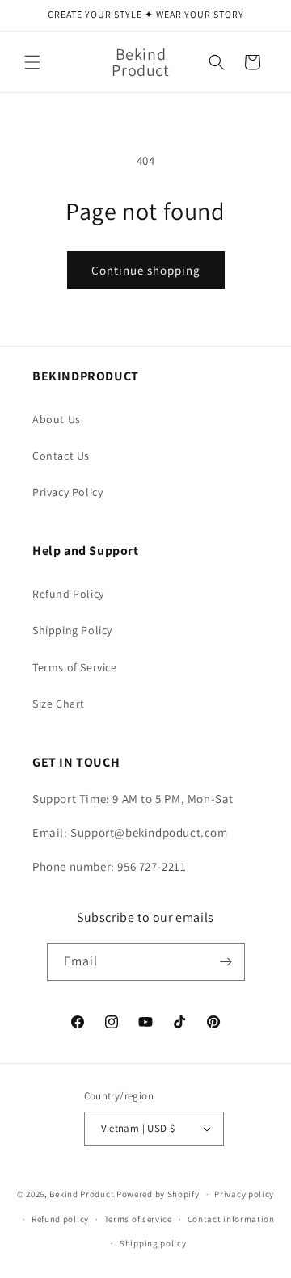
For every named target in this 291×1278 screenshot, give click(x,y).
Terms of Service (74, 667)
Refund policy (60, 1219)
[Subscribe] (226, 962)
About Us (56, 419)
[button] (32, 62)
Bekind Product (81, 1194)
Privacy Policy (67, 492)
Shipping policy (153, 1243)
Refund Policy (68, 593)
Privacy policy (244, 1194)
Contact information (231, 1219)
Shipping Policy (72, 630)
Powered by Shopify (158, 1194)
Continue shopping (145, 270)
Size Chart (58, 703)
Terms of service (138, 1219)
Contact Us (61, 455)
